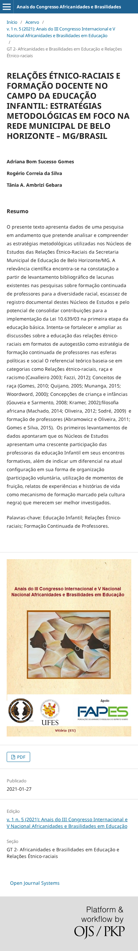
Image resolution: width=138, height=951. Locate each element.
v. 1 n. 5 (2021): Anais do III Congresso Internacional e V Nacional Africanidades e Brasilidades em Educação (61, 32)
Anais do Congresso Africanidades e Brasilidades (69, 7)
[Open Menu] (6, 6)
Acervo (32, 22)
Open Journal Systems (35, 883)
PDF (20, 757)
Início (12, 22)
